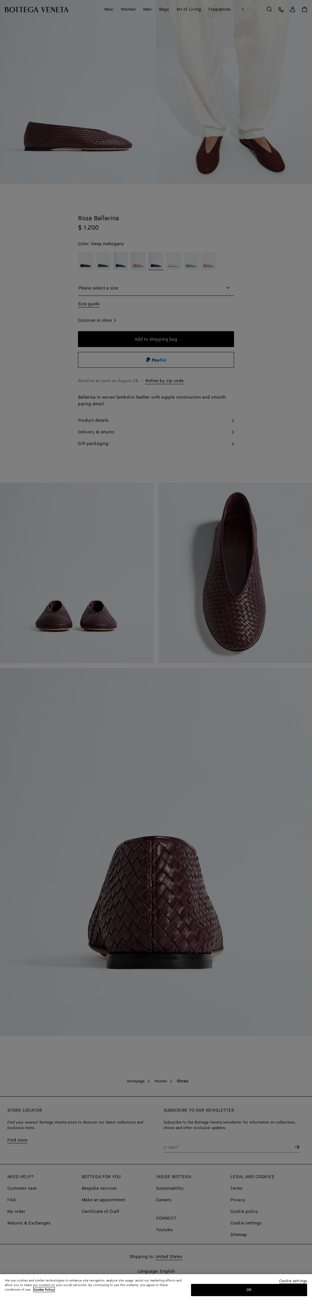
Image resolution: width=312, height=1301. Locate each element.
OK (249, 1289)
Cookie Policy (44, 1290)
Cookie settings (293, 1281)
